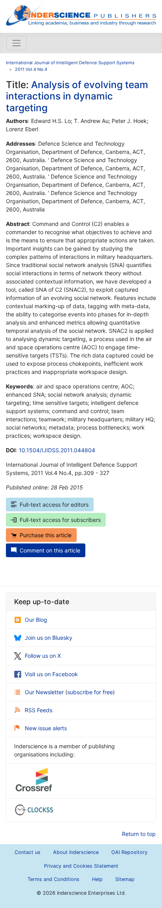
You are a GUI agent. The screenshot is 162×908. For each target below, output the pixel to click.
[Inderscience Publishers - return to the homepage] (81, 13)
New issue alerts (46, 728)
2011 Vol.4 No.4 (31, 69)
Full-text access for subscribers (60, 519)
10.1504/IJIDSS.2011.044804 (57, 450)
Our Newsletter (45, 692)
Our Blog (36, 619)
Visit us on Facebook (51, 674)
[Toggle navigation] (16, 43)
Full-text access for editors (54, 504)
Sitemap (124, 879)
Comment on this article (50, 550)
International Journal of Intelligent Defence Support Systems (70, 62)
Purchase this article (46, 535)
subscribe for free (90, 692)
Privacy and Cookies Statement (81, 866)
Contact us (27, 852)
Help (97, 879)
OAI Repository (129, 852)
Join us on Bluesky (48, 637)
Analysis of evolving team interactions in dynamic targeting (77, 96)
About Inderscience (76, 852)
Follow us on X (43, 655)
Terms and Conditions (53, 879)
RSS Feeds (38, 710)
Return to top (139, 833)
